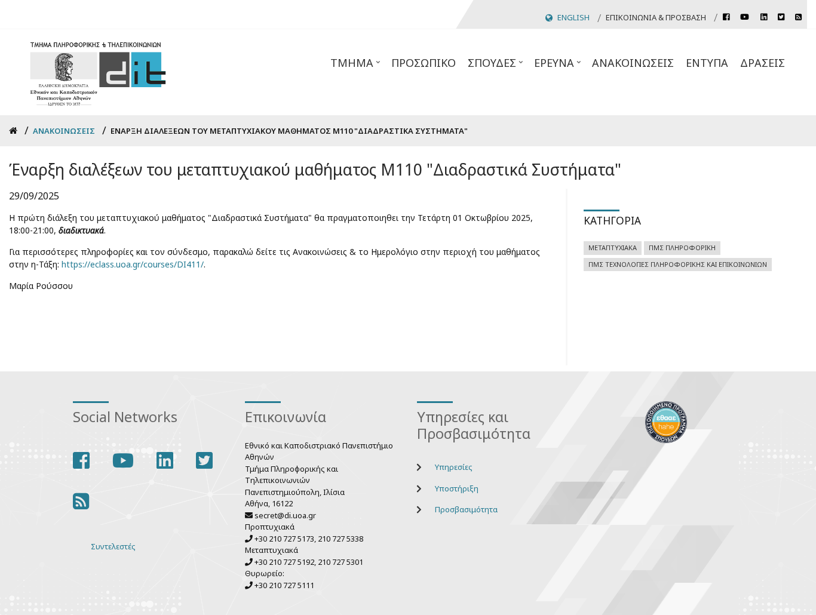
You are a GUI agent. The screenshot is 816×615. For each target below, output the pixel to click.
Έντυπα (707, 63)
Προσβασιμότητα (466, 509)
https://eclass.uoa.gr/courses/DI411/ (133, 264)
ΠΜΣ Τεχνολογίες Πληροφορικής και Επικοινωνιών (677, 264)
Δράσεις (762, 63)
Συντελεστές (113, 546)
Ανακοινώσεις (633, 63)
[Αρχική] (98, 72)
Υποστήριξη (456, 488)
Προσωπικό (423, 63)
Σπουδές (496, 66)
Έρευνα (558, 66)
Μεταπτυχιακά (612, 247)
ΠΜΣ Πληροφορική (682, 247)
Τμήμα (356, 66)
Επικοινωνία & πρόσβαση (656, 17)
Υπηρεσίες (454, 467)
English (573, 17)
